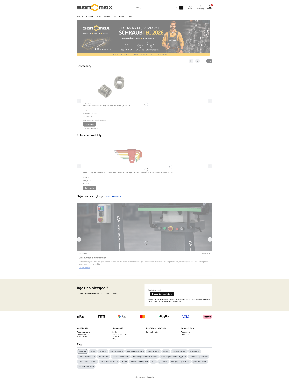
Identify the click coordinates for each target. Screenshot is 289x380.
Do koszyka (89, 124)
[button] (181, 8)
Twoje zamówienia (83, 332)
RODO (114, 339)
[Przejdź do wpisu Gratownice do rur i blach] (144, 227)
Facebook (185, 332)
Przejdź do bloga (112, 196)
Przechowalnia (82, 336)
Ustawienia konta (83, 334)
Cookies (114, 332)
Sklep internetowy (144, 377)
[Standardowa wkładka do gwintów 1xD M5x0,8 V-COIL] (111, 87)
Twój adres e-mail (154, 290)
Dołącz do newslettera (162, 294)
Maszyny (83, 254)
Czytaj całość (84, 267)
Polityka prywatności (119, 334)
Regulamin (115, 336)
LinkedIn (184, 334)
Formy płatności (152, 332)
